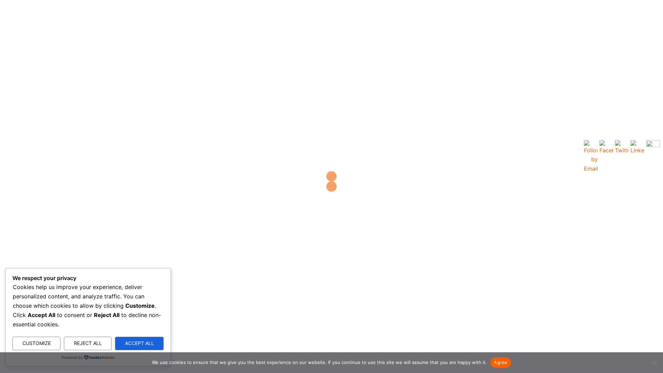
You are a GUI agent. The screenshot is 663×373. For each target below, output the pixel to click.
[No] (654, 362)
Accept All (139, 343)
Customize (36, 343)
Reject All (88, 343)
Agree (500, 362)
